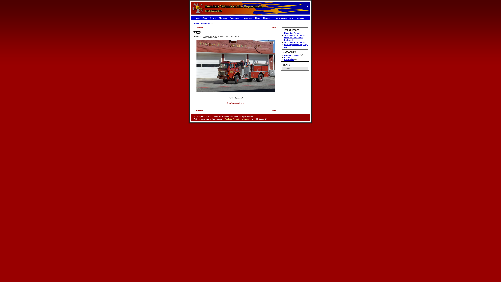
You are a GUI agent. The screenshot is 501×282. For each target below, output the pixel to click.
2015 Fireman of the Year (295, 42)
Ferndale (300, 18)
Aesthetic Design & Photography (237, 119)
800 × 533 (224, 36)
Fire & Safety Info (283, 18)
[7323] (235, 67)
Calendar (248, 18)
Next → (275, 27)
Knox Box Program (292, 33)
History (266, 18)
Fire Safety (289, 60)
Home (197, 18)
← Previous (198, 27)
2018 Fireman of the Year (295, 35)
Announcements (291, 55)
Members (223, 18)
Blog (257, 18)
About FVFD (208, 18)
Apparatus (234, 18)
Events (287, 57)
